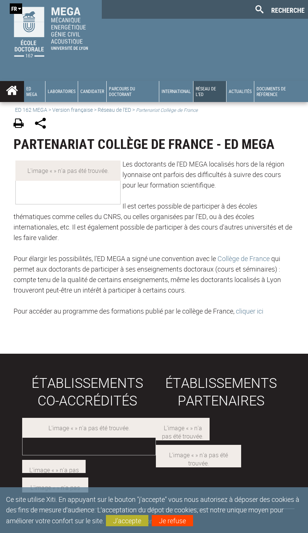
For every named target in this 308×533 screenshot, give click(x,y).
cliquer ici (249, 310)
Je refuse (172, 520)
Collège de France (244, 258)
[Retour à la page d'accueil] (51, 30)
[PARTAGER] (43, 124)
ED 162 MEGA (31, 109)
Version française (72, 109)
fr (14, 8)
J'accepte (127, 520)
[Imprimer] (21, 124)
